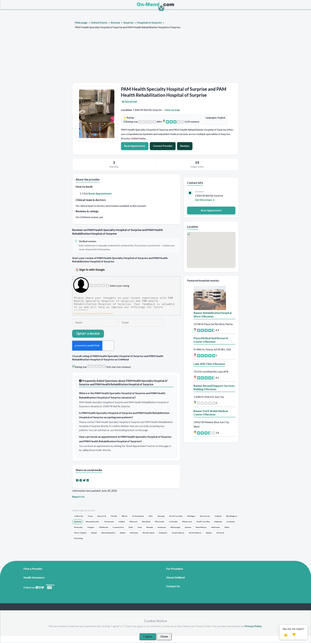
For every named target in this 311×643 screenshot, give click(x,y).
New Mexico (201, 527)
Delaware (163, 533)
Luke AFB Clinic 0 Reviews (209, 364)
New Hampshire (108, 533)
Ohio (150, 516)
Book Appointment (134, 146)
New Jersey (205, 516)
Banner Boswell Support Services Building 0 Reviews (214, 387)
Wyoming (78, 538)
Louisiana (230, 521)
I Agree (147, 636)
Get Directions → (205, 199)
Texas (90, 516)
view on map (172, 109)
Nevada (149, 527)
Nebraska (215, 527)
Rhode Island (148, 533)
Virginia (217, 516)
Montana (134, 533)
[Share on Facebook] (77, 480)
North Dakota (195, 533)
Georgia (161, 516)
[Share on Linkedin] (87, 480)
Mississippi (175, 527)
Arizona (77, 521)
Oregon (90, 527)
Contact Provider (162, 146)
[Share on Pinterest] (80, 480)
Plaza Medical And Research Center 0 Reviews (211, 339)
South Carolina (203, 521)
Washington (231, 516)
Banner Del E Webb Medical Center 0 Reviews (211, 412)
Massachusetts (92, 521)
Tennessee (109, 521)
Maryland (146, 521)
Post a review (90, 333)
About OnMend (175, 577)
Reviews (184, 146)
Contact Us (173, 586)
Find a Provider (32, 569)
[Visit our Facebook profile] (37, 587)
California (78, 516)
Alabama (218, 521)
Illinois (124, 516)
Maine (122, 533)
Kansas (188, 527)
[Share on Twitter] (84, 480)
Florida (114, 516)
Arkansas (161, 527)
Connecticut (118, 527)
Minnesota (187, 521)
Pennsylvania (138, 516)
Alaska (209, 533)
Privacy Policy (253, 626)
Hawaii (94, 533)
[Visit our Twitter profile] (42, 587)
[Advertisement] (155, 58)
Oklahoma (103, 527)
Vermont (220, 533)
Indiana (121, 521)
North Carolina (176, 516)
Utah (130, 527)
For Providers (174, 569)
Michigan (191, 516)
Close (164, 636)
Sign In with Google (92, 269)
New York (101, 516)
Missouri (133, 521)
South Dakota (178, 533)
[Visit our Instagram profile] (40, 587)
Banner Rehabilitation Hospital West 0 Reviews (212, 314)
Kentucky (78, 527)
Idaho (227, 527)
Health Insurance (33, 577)
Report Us (78, 496)
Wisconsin (159, 521)
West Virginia (80, 533)
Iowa (139, 527)
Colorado (173, 521)
